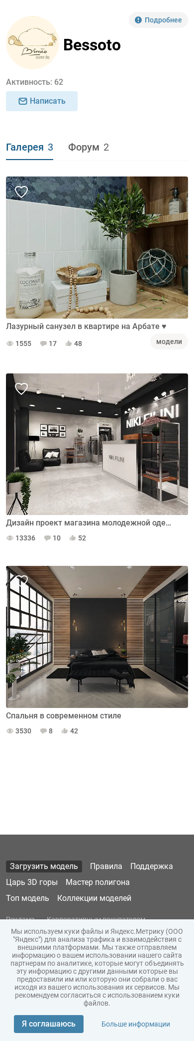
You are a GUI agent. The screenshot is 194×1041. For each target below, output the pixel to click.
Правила (106, 866)
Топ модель (27, 898)
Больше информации (135, 1024)
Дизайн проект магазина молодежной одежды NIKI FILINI (89, 522)
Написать (48, 101)
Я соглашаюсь (49, 1024)
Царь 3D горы (32, 882)
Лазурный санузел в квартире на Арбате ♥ (86, 326)
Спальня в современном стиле (63, 715)
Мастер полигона (98, 882)
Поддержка (151, 866)
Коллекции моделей (94, 898)
